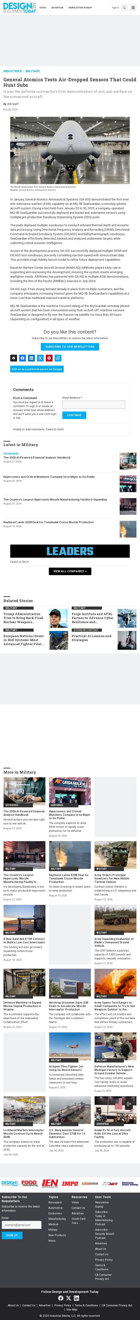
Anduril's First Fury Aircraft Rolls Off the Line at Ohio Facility (112, 1134)
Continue (74, 415)
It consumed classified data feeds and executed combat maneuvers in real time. (66, 1078)
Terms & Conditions (86, 1305)
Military (33, 71)
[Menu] (133, 7)
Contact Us (28, 1305)
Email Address (72, 398)
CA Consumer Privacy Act (117, 1305)
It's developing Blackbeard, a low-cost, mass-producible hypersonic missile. (24, 890)
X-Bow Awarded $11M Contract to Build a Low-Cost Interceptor (24, 940)
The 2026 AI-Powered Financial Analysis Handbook (37, 457)
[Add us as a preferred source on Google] (58, 358)
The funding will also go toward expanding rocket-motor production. (22, 951)
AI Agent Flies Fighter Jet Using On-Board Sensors (66, 1068)
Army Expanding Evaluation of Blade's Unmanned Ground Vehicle (114, 942)
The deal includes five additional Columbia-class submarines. (69, 1143)
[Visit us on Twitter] (68, 1298)
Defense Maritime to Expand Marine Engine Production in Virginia (22, 1006)
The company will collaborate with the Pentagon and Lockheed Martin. (70, 1018)
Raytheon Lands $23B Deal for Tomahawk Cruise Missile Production (48, 522)
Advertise (45, 1305)
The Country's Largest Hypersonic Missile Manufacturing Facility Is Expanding (55, 499)
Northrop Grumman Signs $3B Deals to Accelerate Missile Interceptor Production (68, 1006)
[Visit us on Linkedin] (76, 1298)
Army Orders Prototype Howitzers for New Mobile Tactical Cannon (111, 878)
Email (5, 1218)
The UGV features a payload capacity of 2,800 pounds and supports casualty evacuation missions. (112, 954)
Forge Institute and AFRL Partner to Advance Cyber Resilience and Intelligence (92, 618)
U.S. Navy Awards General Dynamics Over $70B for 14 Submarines (67, 1134)
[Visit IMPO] (70, 1183)
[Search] (124, 7)
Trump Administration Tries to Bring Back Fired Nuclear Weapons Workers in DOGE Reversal (24, 618)
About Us (13, 1305)
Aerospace (57, 805)
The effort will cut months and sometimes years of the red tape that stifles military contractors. (114, 1018)
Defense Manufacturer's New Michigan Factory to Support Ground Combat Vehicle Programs (114, 1070)
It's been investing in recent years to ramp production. (70, 888)
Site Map (71, 1309)
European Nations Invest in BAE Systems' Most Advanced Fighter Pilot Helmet (23, 640)
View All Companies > (70, 571)
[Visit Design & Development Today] (10, 1183)
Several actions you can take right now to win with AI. (24, 821)
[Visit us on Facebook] (60, 1298)
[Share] (22, 358)
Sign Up (12, 1235)
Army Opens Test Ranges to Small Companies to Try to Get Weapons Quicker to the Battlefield (114, 1006)
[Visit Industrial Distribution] (90, 1183)
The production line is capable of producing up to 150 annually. (114, 1143)
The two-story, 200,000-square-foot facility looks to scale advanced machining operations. (114, 1082)
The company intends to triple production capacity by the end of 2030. (23, 1145)
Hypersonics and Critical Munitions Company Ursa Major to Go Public (49, 476)
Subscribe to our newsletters (70, 346)
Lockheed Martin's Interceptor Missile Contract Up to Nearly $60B (23, 1134)
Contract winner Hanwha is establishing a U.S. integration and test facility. (115, 890)
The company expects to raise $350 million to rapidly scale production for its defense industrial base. (67, 827)
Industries (12, 71)
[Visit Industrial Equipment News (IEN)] (50, 1183)
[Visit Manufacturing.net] (110, 1183)
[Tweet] (40, 358)
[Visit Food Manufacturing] (30, 1183)
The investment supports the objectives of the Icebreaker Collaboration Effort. (21, 1018)
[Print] (13, 358)
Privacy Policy (62, 1305)
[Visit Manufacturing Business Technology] (130, 1183)
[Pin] (49, 358)
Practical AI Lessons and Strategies (91, 638)
